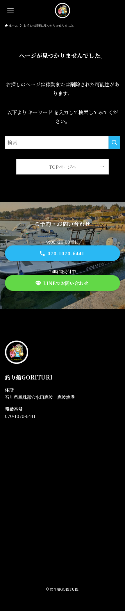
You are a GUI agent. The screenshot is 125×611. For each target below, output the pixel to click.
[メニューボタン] (10, 10)
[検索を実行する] (114, 142)
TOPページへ (62, 166)
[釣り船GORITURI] (62, 10)
